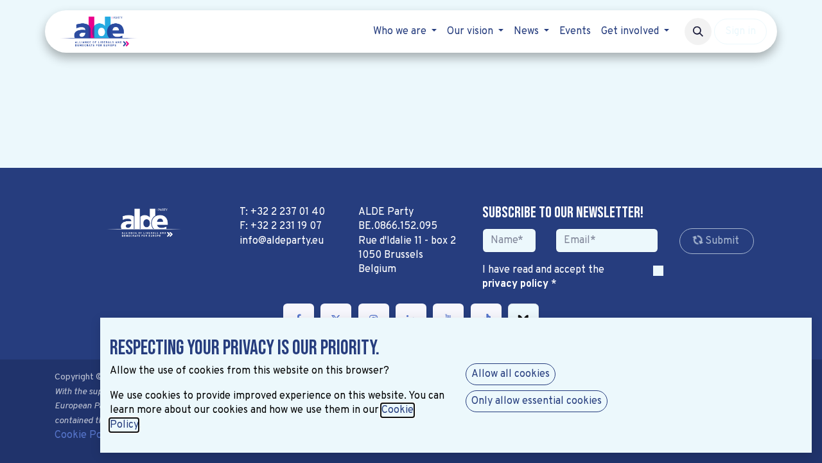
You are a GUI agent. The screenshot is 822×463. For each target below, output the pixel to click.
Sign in (740, 31)
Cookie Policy (86, 435)
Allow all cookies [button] (510, 374)
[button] (698, 31)
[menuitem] (405, 31)
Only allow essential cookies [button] (536, 401)
